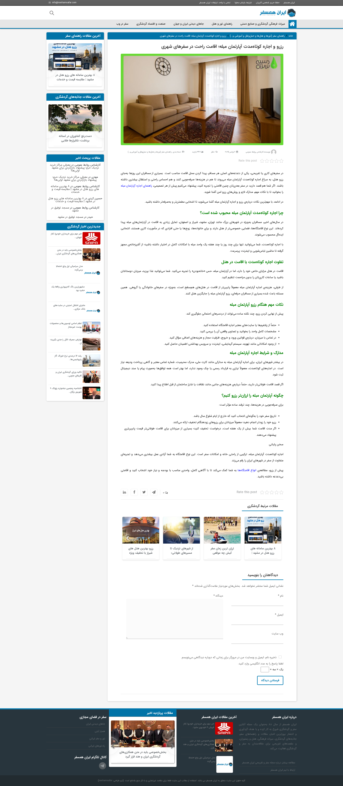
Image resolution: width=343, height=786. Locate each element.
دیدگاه (218, 596)
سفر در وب (122, 24)
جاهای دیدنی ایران (95, 724)
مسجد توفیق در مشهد (65, 209)
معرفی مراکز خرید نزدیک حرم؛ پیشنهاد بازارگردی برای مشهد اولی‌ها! (74, 168)
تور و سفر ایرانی (97, 738)
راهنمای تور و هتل (222, 24)
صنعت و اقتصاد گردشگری (150, 24)
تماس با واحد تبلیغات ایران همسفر (214, 2)
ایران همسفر (289, 2)
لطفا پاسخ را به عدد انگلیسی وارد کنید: (260, 663)
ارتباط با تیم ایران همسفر (282, 770)
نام (280, 596)
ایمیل (279, 614)
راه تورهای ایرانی (96, 746)
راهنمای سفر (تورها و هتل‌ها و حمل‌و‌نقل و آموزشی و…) (150, 152)
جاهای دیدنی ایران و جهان (188, 24)
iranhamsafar (105, 780)
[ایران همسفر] (278, 12)
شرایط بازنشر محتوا (243, 2)
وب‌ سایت (277, 633)
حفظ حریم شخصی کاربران (267, 2)
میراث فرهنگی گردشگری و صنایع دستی (262, 24)
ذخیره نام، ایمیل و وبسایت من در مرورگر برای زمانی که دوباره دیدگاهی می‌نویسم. (229, 657)
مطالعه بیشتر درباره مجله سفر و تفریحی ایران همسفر (268, 763)
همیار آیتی (100, 731)
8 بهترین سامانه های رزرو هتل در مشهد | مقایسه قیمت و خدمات (75, 189)
